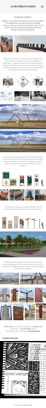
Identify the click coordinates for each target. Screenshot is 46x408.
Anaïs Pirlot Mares (23, 6)
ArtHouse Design (34, 331)
